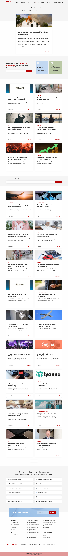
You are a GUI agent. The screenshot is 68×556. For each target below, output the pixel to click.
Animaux (49, 2)
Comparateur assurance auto (32, 522)
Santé (29, 2)
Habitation (23, 2)
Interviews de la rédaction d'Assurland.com (46, 497)
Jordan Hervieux (28, 51)
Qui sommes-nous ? (14, 522)
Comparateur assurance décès (32, 535)
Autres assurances (57, 2)
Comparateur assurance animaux (33, 532)
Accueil (23, 10)
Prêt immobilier (41, 2)
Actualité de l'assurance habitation (16, 483)
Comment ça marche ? (15, 524)
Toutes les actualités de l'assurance (45, 501)
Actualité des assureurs (42, 492)
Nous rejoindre (13, 527)
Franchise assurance (46, 530)
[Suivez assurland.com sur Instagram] (13, 547)
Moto (34, 2)
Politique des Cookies (41, 544)
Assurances (13, 529)
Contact (12, 532)
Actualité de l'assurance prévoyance (45, 479)
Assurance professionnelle (47, 534)
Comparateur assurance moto (32, 527)
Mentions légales (24, 544)
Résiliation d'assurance (47, 535)
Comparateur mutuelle (31, 525)
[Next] (36, 461)
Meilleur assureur (46, 527)
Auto (17, 2)
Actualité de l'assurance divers (44, 488)
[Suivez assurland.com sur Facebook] (6, 547)
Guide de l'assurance (30, 10)
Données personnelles (32, 544)
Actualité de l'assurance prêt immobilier (17, 497)
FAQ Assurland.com (14, 534)
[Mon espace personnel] (62, 2)
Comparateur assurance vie (32, 534)
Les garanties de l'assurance (48, 532)
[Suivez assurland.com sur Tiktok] (15, 547)
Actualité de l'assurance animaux (15, 501)
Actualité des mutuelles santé (15, 488)
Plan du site (53, 544)
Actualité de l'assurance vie (43, 483)
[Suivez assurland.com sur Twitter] (8, 547)
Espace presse (13, 531)
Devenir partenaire (14, 525)
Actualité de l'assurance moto (15, 492)
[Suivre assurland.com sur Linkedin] (10, 547)
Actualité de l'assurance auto (15, 479)
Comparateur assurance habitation (33, 524)
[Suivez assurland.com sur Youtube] (11, 547)
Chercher (58, 181)
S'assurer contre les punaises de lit (49, 522)
